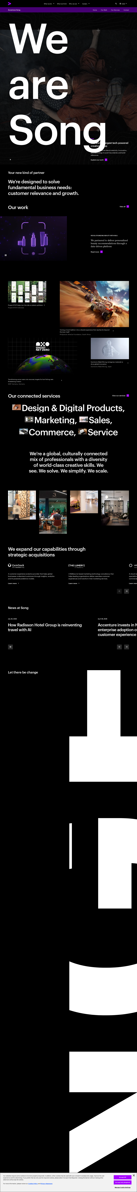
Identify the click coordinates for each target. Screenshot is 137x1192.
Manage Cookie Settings (122, 1187)
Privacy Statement (46, 1183)
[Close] (134, 1175)
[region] (68, 1182)
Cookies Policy (33, 1183)
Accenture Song (14, 10)
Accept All (122, 1177)
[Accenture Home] (14, 3)
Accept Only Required (122, 1182)
